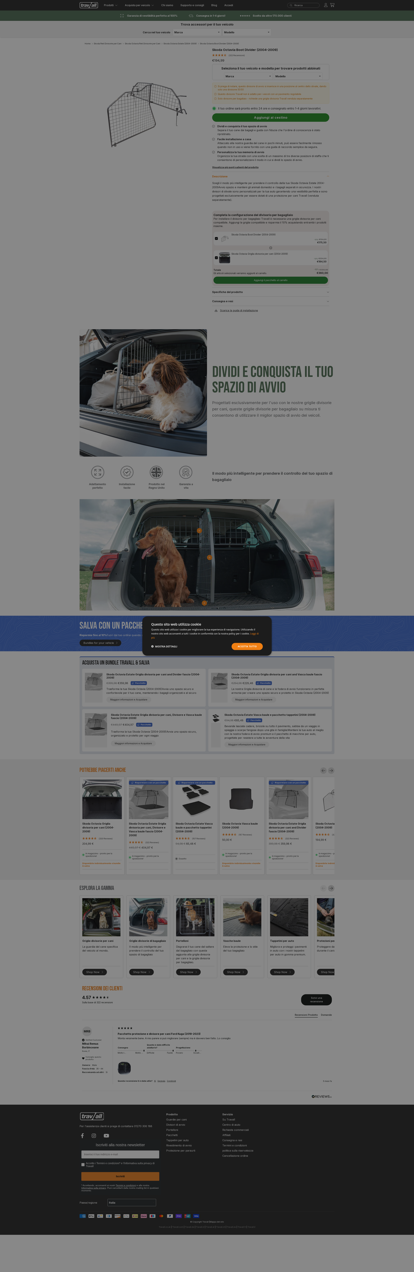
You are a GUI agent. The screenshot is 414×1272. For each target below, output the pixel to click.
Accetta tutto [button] (247, 646)
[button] (164, 646)
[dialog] (207, 636)
